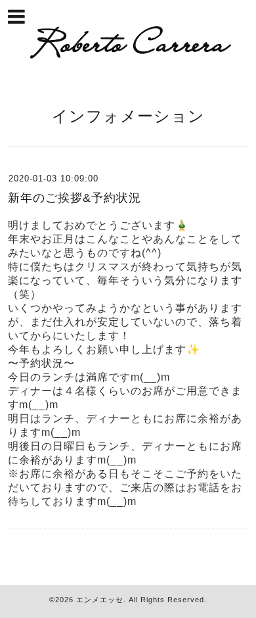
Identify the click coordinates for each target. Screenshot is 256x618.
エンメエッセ (99, 600)
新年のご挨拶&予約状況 (74, 197)
